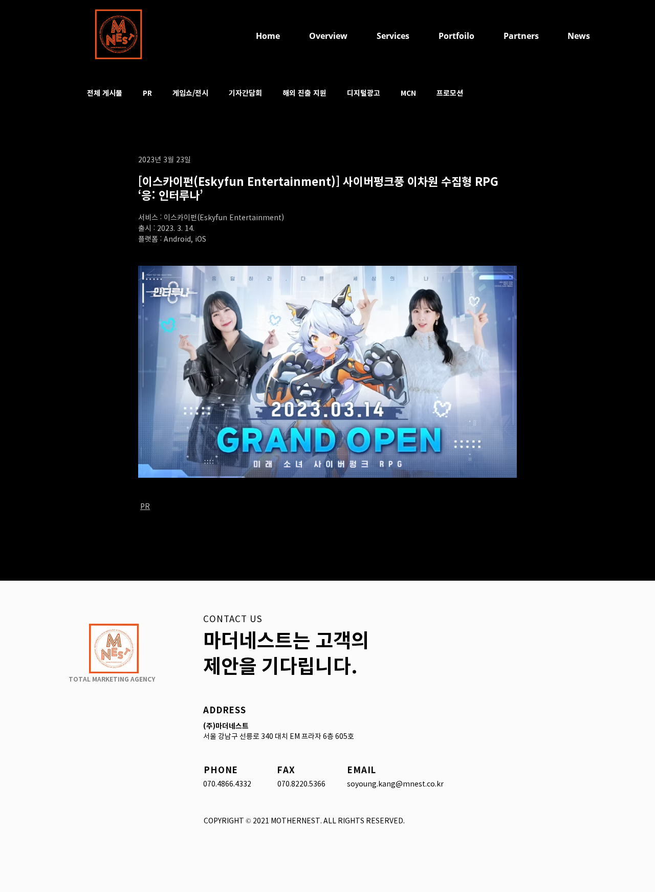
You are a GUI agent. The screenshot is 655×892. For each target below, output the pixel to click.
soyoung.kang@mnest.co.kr (395, 784)
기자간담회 (245, 93)
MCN (408, 93)
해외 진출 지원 (304, 93)
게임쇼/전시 (190, 93)
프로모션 (449, 93)
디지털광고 (363, 93)
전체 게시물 (104, 93)
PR (147, 93)
